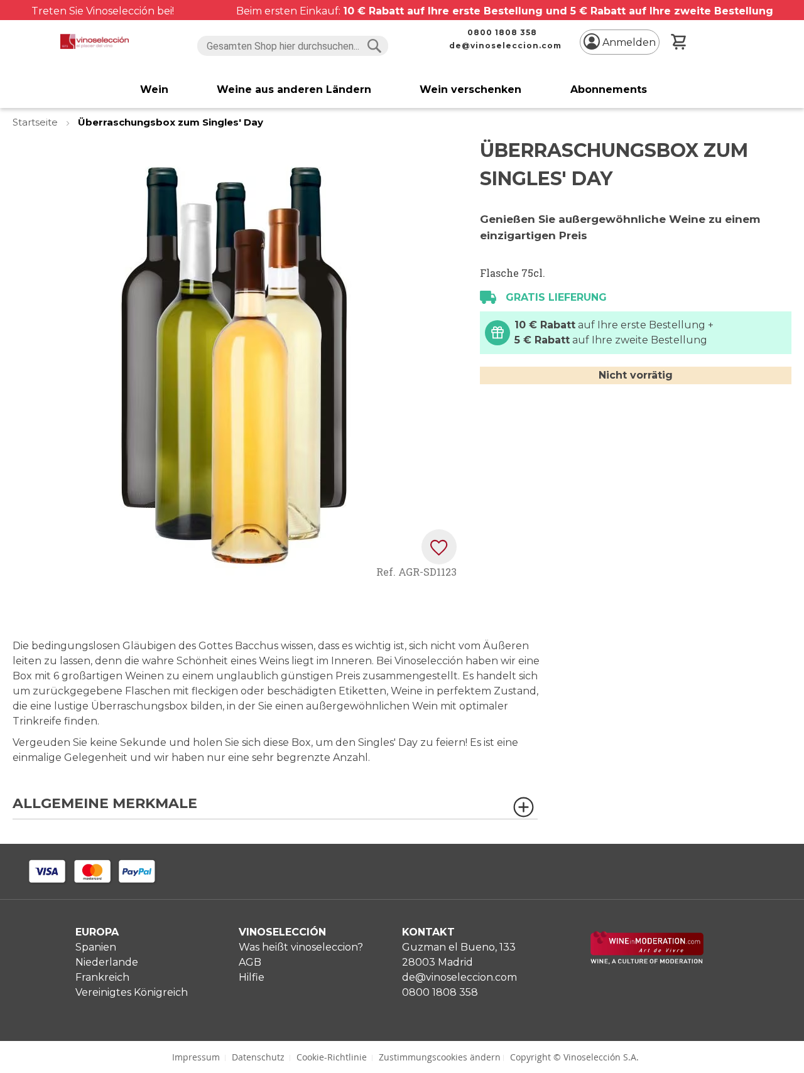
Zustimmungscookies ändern (440, 1057)
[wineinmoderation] (647, 961)
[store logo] (94, 41)
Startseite (36, 122)
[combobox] (293, 46)
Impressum (196, 1057)
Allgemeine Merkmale (105, 804)
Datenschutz (258, 1057)
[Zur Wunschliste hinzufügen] (439, 546)
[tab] (275, 807)
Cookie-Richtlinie (331, 1057)
